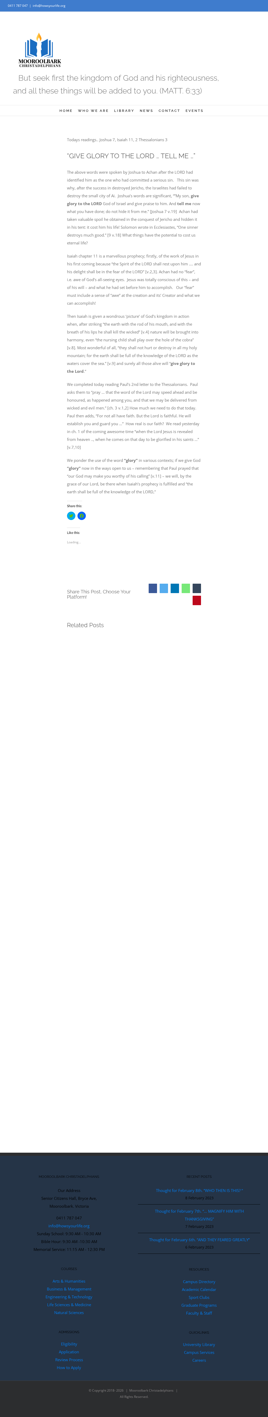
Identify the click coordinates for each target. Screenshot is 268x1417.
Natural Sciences (69, 1312)
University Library (199, 1344)
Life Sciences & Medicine (69, 1304)
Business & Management (69, 1289)
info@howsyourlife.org (49, 5)
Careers (199, 1360)
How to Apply (69, 1367)
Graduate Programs (199, 1305)
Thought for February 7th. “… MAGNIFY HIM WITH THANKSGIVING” (199, 1215)
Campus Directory (199, 1281)
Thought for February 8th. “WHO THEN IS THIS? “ (199, 1190)
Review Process (69, 1359)
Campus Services (199, 1352)
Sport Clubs (199, 1297)
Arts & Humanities (69, 1281)
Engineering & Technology (69, 1296)
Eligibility (69, 1344)
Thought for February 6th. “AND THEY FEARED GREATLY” (199, 1239)
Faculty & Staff (199, 1313)
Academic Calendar (199, 1289)
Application (69, 1351)
